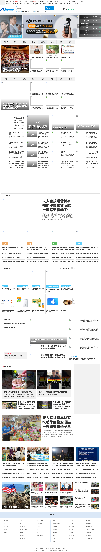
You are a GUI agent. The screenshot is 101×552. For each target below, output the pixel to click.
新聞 (21, 521)
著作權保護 (88, 535)
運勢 (70, 42)
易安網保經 (39, 523)
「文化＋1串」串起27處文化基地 (61, 469)
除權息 (26, 1)
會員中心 (55, 538)
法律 (61, 79)
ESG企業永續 (89, 538)
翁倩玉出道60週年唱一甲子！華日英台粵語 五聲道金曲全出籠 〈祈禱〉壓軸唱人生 (38, 473)
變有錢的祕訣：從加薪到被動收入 (82, 359)
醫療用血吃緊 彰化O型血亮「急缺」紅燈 (62, 257)
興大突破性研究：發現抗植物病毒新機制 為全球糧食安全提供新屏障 (13, 477)
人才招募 (75, 4)
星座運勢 (56, 1)
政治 (6, 79)
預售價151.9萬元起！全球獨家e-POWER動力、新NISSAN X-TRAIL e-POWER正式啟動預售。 (37, 257)
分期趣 (44, 4)
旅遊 (24, 79)
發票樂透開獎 (23, 529)
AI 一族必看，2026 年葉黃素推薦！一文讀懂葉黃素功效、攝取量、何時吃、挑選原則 (63, 261)
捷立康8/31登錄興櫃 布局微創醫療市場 (13, 261)
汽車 (33, 79)
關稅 (61, 42)
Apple (52, 42)
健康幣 (43, 42)
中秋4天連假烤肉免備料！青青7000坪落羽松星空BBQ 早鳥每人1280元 (82, 506)
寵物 (15, 79)
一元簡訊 (71, 521)
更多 (2, 3)
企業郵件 (71, 538)
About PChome (90, 529)
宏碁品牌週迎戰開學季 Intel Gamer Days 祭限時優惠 (13, 473)
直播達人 (71, 523)
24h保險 (38, 4)
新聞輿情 (22, 538)
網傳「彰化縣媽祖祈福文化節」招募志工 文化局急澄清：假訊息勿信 (87, 253)
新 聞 (21, 1)
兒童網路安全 (89, 526)
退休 (15, 42)
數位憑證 (62, 4)
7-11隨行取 (15, 4)
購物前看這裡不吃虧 (9, 327)
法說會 (68, 1)
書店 (21, 4)
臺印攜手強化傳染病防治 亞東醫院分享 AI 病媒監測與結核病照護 (13, 469)
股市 (21, 523)
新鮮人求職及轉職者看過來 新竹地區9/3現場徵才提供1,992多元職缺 (87, 477)
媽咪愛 (5, 532)
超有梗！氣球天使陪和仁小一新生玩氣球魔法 (82, 498)
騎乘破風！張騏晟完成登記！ (82, 482)
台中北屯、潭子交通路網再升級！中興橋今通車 (87, 469)
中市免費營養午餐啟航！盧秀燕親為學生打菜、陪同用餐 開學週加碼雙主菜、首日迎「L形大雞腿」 (38, 469)
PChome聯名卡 (40, 521)
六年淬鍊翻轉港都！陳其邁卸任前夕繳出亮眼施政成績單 (82, 490)
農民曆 (31, 1)
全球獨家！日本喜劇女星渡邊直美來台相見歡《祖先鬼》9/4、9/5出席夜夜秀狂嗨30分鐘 (37, 477)
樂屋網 (32, 4)
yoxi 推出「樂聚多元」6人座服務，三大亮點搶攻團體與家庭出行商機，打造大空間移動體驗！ (38, 253)
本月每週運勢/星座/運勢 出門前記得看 (14, 323)
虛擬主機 (71, 535)
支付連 (38, 526)
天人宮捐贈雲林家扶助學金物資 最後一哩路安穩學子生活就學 (57, 205)
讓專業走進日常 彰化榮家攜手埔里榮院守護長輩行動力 (87, 261)
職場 (70, 79)
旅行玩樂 (40, 1)
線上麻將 (74, 1)
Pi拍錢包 (50, 4)
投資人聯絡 (88, 532)
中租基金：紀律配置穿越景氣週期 (11, 253)
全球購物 (6, 529)
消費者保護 (88, 523)
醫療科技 (55, 526)
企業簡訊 (71, 529)
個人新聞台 (81, 1)
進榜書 (46, 1)
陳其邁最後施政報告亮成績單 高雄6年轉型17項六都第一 (87, 257)
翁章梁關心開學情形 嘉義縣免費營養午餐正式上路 (62, 473)
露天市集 (26, 4)
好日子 (62, 1)
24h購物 (8, 4)
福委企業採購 (40, 535)
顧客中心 (69, 4)
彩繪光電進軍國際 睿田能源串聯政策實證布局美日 (62, 477)
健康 (43, 79)
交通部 (6, 42)
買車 (51, 1)
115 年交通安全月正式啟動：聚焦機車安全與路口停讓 (37, 261)
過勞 (33, 42)
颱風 (24, 42)
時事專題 (22, 532)
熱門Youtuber (56, 523)
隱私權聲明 (88, 521)
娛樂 (52, 79)
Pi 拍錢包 (39, 529)
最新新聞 (8, 1)
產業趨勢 (55, 529)
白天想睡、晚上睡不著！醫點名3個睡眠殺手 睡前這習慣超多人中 (63, 253)
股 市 (14, 1)
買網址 (56, 4)
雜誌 (54, 535)
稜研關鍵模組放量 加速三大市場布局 (12, 257)
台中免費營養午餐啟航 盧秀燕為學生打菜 (87, 473)
